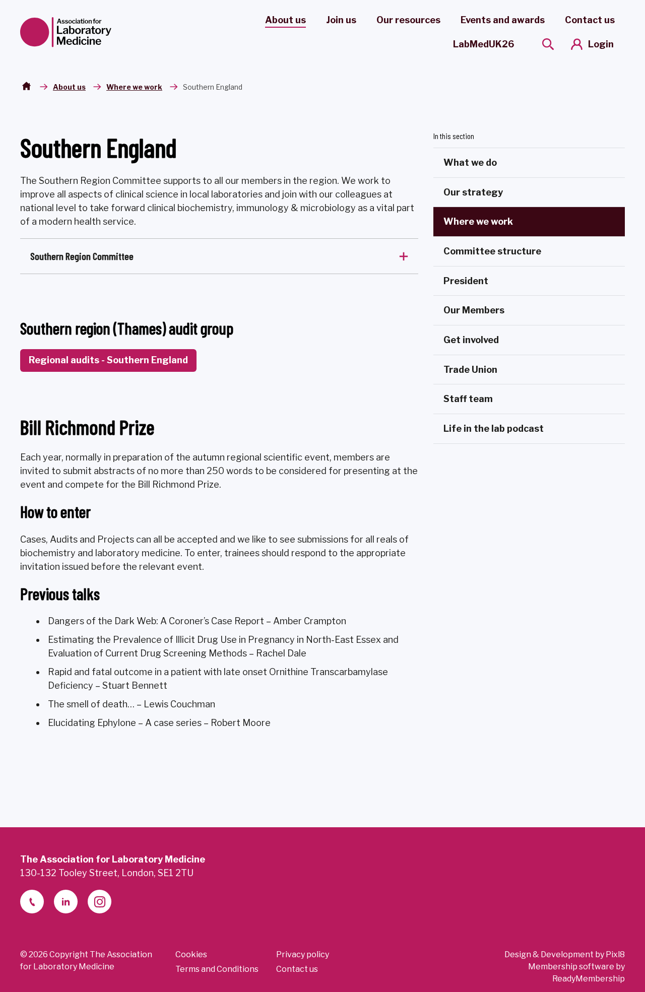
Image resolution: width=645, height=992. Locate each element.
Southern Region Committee (82, 256)
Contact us (590, 20)
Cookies (191, 954)
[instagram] (99, 901)
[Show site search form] (548, 44)
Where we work (134, 87)
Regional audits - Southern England (108, 360)
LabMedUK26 (483, 44)
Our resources (408, 20)
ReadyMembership (588, 978)
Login (601, 44)
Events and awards (503, 20)
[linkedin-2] (66, 901)
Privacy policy (302, 954)
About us (285, 20)
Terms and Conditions (217, 969)
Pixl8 (615, 954)
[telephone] (32, 901)
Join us (341, 20)
